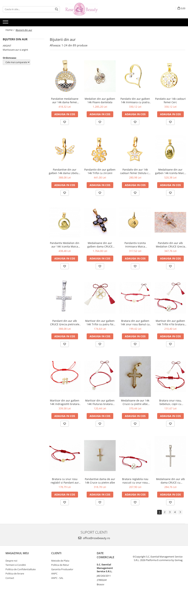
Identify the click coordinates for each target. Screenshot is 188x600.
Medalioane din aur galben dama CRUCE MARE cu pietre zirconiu (100, 244)
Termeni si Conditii (16, 565)
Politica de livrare (15, 573)
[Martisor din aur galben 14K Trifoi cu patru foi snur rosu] (100, 298)
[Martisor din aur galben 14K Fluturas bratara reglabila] (100, 376)
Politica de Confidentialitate (21, 569)
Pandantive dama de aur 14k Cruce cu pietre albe (100, 480)
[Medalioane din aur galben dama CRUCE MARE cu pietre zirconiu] (100, 222)
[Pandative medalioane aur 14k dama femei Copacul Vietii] (64, 76)
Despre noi (11, 560)
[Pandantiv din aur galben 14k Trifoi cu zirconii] (100, 150)
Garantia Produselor (62, 569)
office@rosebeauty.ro (96, 538)
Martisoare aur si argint (15, 49)
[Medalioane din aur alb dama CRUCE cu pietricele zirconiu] (170, 455)
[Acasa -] (83, 9)
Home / (10, 30)
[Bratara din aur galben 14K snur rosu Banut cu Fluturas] (135, 298)
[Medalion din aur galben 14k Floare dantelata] (100, 76)
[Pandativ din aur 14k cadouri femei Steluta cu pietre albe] (135, 150)
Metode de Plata (60, 560)
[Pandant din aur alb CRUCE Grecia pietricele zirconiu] (64, 297)
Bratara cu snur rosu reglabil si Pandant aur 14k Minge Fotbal (65, 480)
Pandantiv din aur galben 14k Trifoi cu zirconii (99, 171)
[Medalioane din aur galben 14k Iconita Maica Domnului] (170, 150)
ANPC (54, 573)
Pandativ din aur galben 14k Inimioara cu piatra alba (135, 100)
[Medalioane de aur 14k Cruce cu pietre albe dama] (135, 376)
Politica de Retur (60, 565)
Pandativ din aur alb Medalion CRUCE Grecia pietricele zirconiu (170, 244)
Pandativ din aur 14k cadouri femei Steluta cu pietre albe (135, 171)
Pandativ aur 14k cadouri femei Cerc (170, 100)
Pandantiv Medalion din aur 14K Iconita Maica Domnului (64, 244)
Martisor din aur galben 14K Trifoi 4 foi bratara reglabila (170, 322)
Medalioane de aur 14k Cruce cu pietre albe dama (135, 402)
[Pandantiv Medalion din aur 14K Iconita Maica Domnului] (64, 222)
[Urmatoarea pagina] (180, 512)
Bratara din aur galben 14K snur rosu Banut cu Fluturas (135, 322)
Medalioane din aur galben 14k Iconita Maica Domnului (170, 171)
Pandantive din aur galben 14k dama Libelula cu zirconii (64, 171)
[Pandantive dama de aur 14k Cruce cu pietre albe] (100, 455)
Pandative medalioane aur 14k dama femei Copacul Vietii (64, 100)
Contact (10, 578)
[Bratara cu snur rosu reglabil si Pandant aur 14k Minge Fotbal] (64, 455)
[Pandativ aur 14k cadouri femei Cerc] (170, 76)
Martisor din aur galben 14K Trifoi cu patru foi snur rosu (100, 322)
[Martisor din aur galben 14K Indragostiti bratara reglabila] (64, 376)
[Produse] (6, 23)
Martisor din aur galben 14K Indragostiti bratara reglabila (64, 402)
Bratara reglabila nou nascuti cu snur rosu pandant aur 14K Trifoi (135, 480)
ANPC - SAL (57, 578)
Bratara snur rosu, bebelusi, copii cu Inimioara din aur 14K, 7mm (170, 402)
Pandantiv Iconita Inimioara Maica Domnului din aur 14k (135, 244)
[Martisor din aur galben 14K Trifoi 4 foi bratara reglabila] (170, 298)
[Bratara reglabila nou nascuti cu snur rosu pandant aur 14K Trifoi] (135, 455)
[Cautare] (56, 9)
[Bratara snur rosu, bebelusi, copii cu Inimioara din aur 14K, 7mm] (170, 376)
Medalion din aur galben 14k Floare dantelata (100, 100)
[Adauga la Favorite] (64, 122)
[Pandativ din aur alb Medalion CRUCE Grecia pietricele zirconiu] (170, 222)
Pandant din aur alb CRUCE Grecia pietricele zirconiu (64, 322)
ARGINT (7, 45)
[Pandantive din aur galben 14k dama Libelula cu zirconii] (64, 150)
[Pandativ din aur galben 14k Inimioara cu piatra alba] (135, 76)
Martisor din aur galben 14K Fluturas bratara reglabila (100, 402)
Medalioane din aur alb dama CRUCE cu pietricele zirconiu (170, 480)
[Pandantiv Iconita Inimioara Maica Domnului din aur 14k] (135, 222)
